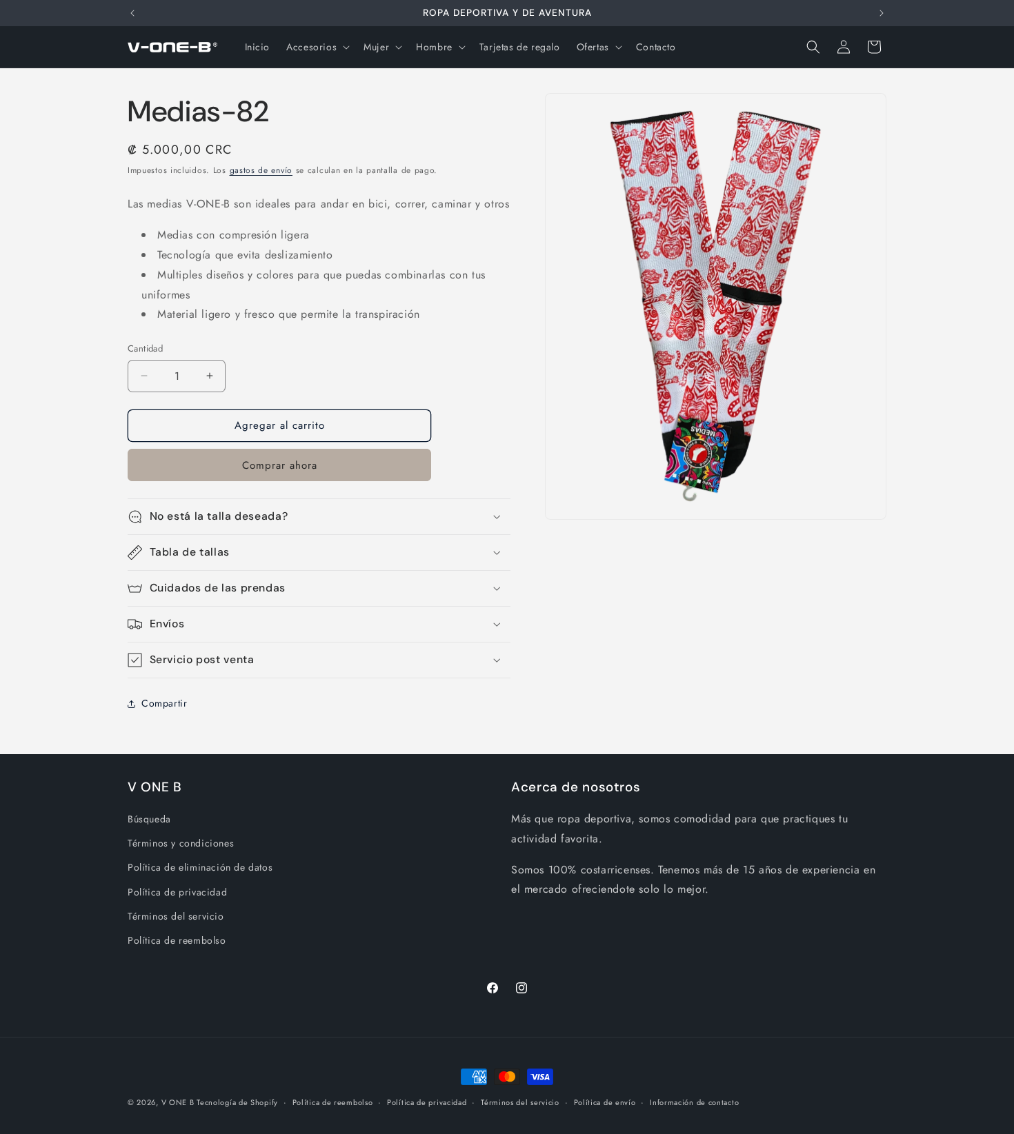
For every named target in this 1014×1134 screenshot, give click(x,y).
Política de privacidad (177, 892)
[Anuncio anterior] (132, 13)
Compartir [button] (164, 703)
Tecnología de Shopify (237, 1102)
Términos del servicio (176, 916)
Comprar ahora (279, 465)
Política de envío (605, 1102)
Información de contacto (694, 1102)
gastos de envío (261, 170)
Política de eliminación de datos (200, 867)
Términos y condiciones (181, 843)
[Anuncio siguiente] (881, 13)
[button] (316, 46)
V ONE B (179, 1102)
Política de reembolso (177, 940)
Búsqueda (149, 819)
